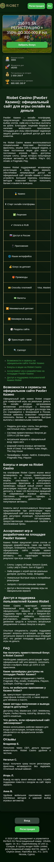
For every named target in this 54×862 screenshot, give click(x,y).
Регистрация (36, 6)
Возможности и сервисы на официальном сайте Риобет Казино (25, 361)
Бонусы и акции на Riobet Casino (24, 367)
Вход (27, 820)
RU (49, 6)
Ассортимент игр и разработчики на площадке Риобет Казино (25, 372)
